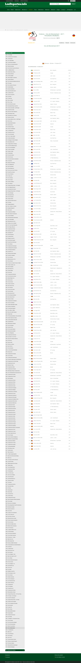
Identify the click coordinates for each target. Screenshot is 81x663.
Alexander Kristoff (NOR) (38, 87)
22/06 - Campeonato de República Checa (12, 399)
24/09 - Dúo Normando (9, 605)
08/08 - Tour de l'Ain (9, 510)
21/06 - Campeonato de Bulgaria (11, 389)
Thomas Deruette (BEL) (38, 375)
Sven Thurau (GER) (37, 143)
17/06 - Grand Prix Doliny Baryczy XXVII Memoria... (14, 359)
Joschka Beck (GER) (37, 270)
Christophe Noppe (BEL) (38, 98)
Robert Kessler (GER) (37, 109)
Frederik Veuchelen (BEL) (38, 265)
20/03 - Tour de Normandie (10, 134)
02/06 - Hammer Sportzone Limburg (11, 317)
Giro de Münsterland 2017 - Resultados (21, 29)
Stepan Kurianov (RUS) (37, 301)
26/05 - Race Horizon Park (10, 285)
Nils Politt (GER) (36, 115)
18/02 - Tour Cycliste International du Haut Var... (13, 81)
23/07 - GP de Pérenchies (10, 476)
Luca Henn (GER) (36, 448)
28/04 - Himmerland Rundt (10, 194)
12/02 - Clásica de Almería (10, 73)
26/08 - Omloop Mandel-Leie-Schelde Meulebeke (13, 544)
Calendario (17, 0)
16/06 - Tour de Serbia (9, 355)
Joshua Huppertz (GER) (38, 121)
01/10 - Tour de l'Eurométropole (10, 624)
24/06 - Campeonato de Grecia (10, 429)
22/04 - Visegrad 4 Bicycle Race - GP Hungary (13, 185)
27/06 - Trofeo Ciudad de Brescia (11, 433)
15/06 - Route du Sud (9, 351)
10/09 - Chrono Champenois (10, 578)
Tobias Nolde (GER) (37, 327)
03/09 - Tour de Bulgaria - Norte (10, 554)
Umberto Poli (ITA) (37, 338)
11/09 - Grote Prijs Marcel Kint (10, 580)
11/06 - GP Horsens (9, 340)
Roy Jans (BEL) (36, 89)
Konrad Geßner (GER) (37, 129)
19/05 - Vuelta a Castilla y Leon (10, 264)
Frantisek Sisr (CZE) (37, 276)
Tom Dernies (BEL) (37, 440)
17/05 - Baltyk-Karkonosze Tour (10, 259)
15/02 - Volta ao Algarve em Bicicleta (11, 77)
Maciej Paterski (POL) (37, 279)
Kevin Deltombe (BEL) (37, 304)
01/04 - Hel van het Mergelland (10, 147)
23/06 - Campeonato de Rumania (11, 408)
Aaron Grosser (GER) (37, 211)
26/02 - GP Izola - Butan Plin (10, 94)
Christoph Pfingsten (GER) (38, 361)
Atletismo (47, 9)
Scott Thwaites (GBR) (37, 174)
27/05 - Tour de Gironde (9, 291)
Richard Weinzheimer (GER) (38, 321)
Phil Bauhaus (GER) (37, 72)
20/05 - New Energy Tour (9, 268)
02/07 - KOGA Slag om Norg (10, 448)
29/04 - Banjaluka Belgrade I (10, 204)
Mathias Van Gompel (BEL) (38, 417)
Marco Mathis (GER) (37, 412)
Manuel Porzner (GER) (37, 123)
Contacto (8, 657)
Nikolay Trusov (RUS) (37, 236)
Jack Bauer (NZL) (36, 163)
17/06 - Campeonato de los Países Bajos (12, 361)
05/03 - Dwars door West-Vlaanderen (11, 111)
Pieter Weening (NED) (37, 293)
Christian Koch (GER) (37, 157)
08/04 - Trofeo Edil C (9, 160)
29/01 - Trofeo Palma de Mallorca (11, 62)
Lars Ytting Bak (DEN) (37, 200)
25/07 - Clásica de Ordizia (10, 480)
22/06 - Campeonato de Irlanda (10, 406)
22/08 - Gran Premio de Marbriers (11, 533)
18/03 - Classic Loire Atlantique (10, 128)
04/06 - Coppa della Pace (9, 321)
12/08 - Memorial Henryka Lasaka (11, 518)
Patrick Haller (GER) (37, 112)
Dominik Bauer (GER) (37, 316)
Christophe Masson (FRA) (38, 169)
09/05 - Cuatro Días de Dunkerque (11, 242)
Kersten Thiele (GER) (37, 423)
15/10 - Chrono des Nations (10, 643)
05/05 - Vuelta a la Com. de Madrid (11, 223)
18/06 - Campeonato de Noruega (11, 368)
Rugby (58, 9)
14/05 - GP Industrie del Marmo (10, 249)
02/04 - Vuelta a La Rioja (9, 151)
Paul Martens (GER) (37, 186)
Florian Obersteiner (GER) (38, 219)
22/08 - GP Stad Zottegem (10, 531)
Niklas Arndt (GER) (37, 296)
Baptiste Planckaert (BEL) (38, 358)
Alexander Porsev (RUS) (38, 104)
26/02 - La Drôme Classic (9, 92)
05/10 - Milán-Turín (8, 631)
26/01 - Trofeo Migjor (9, 54)
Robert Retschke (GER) (37, 234)
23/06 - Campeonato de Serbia (10, 416)
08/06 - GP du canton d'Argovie (10, 329)
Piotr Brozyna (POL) (37, 333)
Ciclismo (30, 9)
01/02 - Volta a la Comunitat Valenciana (11, 64)
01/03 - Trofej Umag (9, 98)
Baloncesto (17, 9)
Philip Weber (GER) (37, 386)
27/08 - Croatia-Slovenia (9, 548)
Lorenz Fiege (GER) (37, 225)
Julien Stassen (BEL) (37, 256)
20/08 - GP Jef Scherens (9, 527)
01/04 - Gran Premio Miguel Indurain (11, 145)
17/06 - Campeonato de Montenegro (11, 357)
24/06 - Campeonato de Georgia (11, 423)
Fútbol (12, 9)
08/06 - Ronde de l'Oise (9, 327)
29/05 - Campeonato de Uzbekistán (11, 300)
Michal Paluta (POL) (37, 381)
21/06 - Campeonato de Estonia (10, 380)
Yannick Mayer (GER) (37, 369)
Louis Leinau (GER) (37, 429)
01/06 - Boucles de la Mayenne (10, 306)
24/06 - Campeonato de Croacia (10, 431)
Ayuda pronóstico (9, 0)
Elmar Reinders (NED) (37, 160)
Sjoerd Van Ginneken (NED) (38, 287)
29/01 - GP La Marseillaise (10, 60)
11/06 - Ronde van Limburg (10, 344)
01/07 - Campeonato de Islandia (10, 444)
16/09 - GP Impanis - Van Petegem (11, 595)
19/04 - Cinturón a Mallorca (10, 181)
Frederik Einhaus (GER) (37, 330)
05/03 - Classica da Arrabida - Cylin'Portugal (12, 107)
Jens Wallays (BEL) (37, 403)
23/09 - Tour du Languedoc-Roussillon (11, 603)
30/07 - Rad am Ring (9, 491)
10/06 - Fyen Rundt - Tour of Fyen (11, 336)
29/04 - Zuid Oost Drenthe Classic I (11, 200)
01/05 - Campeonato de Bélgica (10, 211)
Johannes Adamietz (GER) (38, 426)
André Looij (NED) (37, 92)
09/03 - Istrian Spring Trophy (10, 113)
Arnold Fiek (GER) (37, 231)
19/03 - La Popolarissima (9, 130)
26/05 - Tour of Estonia (9, 287)
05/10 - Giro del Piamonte (9, 633)
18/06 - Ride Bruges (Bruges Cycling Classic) (13, 370)
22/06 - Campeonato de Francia (10, 393)
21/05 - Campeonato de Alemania (11, 274)
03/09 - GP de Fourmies (9, 561)
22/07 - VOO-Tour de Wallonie (10, 474)
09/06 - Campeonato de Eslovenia (11, 334)
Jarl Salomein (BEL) (37, 152)
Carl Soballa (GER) (37, 406)
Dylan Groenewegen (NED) (38, 81)
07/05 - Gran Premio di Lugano (10, 240)
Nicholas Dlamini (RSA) (37, 318)
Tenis (35, 9)
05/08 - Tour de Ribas (9, 501)
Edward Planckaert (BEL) (38, 118)
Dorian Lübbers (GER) (37, 443)
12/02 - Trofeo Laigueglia (9, 75)
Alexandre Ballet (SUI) (37, 378)
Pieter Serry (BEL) (36, 299)
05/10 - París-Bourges (9, 635)
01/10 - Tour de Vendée (9, 620)
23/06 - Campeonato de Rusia (10, 410)
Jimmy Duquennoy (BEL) (38, 106)
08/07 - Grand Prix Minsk (9, 461)
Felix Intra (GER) (36, 273)
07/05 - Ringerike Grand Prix (10, 238)
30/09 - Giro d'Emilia (9, 616)
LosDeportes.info (10, 4)
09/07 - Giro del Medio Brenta (10, 467)
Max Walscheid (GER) (37, 126)
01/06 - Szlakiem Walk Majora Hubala (11, 304)
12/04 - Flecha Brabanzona (10, 168)
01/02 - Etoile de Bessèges (10, 66)
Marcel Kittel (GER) (37, 78)
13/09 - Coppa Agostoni (9, 584)
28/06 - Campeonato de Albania (10, 440)
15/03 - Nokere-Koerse (9, 124)
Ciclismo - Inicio (8, 50)
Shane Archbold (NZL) (37, 205)
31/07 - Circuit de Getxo (9, 493)
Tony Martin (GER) (37, 409)
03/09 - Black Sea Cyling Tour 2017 (11, 556)
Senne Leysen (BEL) (37, 149)
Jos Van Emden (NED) (37, 177)
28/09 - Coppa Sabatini (9, 612)
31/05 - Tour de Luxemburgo (10, 302)
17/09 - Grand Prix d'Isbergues (10, 597)
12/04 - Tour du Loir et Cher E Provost (11, 170)
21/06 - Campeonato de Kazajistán (11, 387)
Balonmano (40, 9)
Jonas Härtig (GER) (37, 400)
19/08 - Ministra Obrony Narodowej (11, 525)
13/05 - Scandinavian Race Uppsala (11, 247)
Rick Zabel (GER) (36, 180)
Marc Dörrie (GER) (37, 242)
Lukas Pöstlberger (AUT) (38, 183)
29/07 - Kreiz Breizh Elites (10, 486)
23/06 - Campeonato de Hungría (11, 414)
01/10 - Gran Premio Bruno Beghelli (11, 622)
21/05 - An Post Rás (9, 272)
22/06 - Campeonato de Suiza (10, 404)
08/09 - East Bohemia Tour (10, 565)
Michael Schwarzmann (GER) (38, 239)
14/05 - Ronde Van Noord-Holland (11, 253)
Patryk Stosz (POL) (37, 383)
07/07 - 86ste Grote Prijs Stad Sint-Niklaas (12, 455)
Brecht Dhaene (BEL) (37, 268)
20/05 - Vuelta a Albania (9, 270)
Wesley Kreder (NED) (37, 248)
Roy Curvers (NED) (37, 166)
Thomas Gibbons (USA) (38, 217)
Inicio (8, 9)
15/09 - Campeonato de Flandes (11, 590)
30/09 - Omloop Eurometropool (10, 614)
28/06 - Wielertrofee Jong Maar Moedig (12, 438)
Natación (53, 9)
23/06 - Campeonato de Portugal (11, 421)
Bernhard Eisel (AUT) (37, 154)
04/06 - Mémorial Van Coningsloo (11, 323)
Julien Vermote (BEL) (37, 208)
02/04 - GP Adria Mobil (9, 153)
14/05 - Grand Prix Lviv (9, 251)
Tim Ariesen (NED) (37, 171)
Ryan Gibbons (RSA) (37, 203)
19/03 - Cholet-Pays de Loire (10, 132)
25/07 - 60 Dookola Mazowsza (10, 478)
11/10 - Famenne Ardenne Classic (11, 639)
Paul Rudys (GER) (37, 389)
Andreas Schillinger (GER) (38, 398)
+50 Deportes (70, 9)
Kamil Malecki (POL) (37, 307)
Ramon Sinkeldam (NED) (38, 392)
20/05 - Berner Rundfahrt (9, 266)
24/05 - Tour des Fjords (9, 281)
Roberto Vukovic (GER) (37, 355)
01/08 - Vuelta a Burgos (9, 495)
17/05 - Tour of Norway (9, 257)
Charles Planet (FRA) (37, 191)
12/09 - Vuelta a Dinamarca (10, 582)
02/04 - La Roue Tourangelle (10, 149)
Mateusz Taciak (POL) (37, 420)
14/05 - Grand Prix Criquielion (10, 255)
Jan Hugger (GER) (37, 310)
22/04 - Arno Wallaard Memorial (10, 187)
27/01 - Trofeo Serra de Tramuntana (11, 56)
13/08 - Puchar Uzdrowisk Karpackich (11, 520)
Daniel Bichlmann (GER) (38, 366)
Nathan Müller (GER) (37, 214)
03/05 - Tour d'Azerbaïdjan (10, 219)
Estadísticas (61, 42)
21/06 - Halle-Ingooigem (9, 378)
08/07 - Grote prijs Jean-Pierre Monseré (12, 459)
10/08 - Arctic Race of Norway (10, 516)
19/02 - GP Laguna (8, 83)
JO (74, 9)
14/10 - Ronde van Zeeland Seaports (11, 641)
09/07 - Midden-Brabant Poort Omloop (11, 463)
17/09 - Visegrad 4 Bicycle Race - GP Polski (12, 599)
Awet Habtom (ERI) (37, 222)
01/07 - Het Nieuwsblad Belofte (10, 446)
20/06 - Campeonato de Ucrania (10, 376)
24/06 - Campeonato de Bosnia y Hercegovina (13, 427)
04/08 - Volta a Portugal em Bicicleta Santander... (13, 499)
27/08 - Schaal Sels (9, 546)
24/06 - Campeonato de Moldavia (11, 425)
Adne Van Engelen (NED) (38, 415)
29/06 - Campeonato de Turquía (10, 442)
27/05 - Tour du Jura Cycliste (10, 289)
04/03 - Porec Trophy (9, 102)
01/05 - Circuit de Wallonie (10, 215)
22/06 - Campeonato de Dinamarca (11, 395)
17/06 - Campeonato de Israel (10, 363)
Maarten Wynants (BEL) (38, 282)
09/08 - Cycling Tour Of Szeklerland (11, 512)
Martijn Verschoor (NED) (38, 259)
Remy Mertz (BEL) (37, 135)
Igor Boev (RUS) (36, 228)
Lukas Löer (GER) (37, 434)
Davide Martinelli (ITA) (37, 290)
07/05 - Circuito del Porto (9, 236)
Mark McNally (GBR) (37, 140)
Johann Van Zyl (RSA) (37, 364)
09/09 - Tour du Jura (9, 567)
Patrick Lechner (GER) (37, 352)
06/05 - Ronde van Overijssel (10, 230)
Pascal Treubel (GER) (37, 446)
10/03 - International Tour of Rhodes (11, 115)
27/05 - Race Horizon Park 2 (10, 293)
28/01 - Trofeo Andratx (9, 58)
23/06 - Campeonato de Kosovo (10, 412)
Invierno (63, 9)
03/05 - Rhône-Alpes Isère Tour (10, 221)
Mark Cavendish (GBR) (37, 146)
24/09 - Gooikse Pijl (9, 607)
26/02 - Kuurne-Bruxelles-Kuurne (11, 90)
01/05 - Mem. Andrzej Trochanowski (11, 213)
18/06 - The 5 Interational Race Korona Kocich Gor (13, 372)
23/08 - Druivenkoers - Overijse (10, 537)
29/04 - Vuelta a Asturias (9, 198)
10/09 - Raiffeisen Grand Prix (10, 571)
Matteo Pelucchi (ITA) (37, 84)
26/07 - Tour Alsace (9, 482)
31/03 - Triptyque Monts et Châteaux (11, 143)
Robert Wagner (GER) (37, 188)
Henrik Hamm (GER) (37, 350)
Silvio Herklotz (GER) (37, 197)
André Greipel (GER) (37, 75)
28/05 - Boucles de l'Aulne (10, 298)
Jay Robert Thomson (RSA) (38, 262)
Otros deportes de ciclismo (10, 650)
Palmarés (67, 42)
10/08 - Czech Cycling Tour (10, 514)
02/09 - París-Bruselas (9, 552)
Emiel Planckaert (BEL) (37, 347)
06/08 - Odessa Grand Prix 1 (10, 508)
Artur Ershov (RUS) (37, 395)
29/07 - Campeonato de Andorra (10, 484)
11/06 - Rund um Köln (9, 342)
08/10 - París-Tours (9, 637)
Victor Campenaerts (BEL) (38, 285)
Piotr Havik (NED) (36, 431)
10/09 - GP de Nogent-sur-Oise (10, 573)
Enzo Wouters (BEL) (37, 132)
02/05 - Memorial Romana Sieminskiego (12, 217)
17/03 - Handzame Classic (10, 126)
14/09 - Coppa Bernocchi (9, 588)
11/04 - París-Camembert (9, 166)
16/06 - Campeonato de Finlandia (11, 353)
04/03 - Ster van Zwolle (9, 100)
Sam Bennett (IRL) (37, 70)
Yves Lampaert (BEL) (37, 138)
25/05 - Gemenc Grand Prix (10, 283)
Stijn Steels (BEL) (36, 251)
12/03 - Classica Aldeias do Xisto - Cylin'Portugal (13, 119)
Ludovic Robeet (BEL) (37, 344)
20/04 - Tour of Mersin (9, 183)
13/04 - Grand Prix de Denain (10, 172)
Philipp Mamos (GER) (37, 313)
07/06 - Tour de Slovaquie (9, 325)
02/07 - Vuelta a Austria (9, 450)
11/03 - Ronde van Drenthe (10, 117)
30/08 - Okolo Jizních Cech (10, 550)
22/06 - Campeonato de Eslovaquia (11, 397)
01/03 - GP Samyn (8, 96)
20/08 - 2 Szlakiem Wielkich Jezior (11, 529)
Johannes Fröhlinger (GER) (38, 245)
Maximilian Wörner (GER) (38, 324)
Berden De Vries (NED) (37, 253)
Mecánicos (24, 9)
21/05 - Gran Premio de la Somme (11, 276)
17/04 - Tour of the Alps (9, 177)
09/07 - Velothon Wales (9, 465)
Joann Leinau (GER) (37, 335)
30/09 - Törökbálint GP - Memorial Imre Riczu (13, 618)
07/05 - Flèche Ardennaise (10, 234)
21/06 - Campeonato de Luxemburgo (11, 391)
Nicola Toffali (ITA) (37, 95)
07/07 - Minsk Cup (8, 457)
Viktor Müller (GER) (37, 372)
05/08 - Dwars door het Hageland (11, 503)
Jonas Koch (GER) (37, 101)
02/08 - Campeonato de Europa (10, 497)
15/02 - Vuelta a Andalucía (10, 79)
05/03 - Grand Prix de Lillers (10, 109)
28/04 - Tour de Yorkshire (9, 196)
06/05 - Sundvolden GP (9, 232)
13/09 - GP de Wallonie (9, 586)
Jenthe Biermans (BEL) (37, 194)
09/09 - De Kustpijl (8, 569)
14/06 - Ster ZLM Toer (9, 346)
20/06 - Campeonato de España (10, 374)
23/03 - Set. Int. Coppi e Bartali (10, 136)
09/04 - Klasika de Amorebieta (10, 162)
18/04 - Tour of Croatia (9, 179)
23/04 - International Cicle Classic (11, 189)
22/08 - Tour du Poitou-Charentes (11, 535)
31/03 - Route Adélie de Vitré (10, 141)
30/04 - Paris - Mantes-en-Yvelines (11, 206)
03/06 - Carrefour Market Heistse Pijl (11, 319)
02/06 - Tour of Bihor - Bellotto (10, 310)
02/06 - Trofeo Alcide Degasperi (10, 308)
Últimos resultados (24, 0)
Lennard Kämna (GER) (37, 341)
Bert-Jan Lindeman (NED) (38, 437)
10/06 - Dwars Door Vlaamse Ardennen (12, 338)
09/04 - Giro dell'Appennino (10, 164)
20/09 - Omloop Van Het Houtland (11, 601)
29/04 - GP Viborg (8, 202)
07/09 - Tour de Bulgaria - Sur (10, 563)
